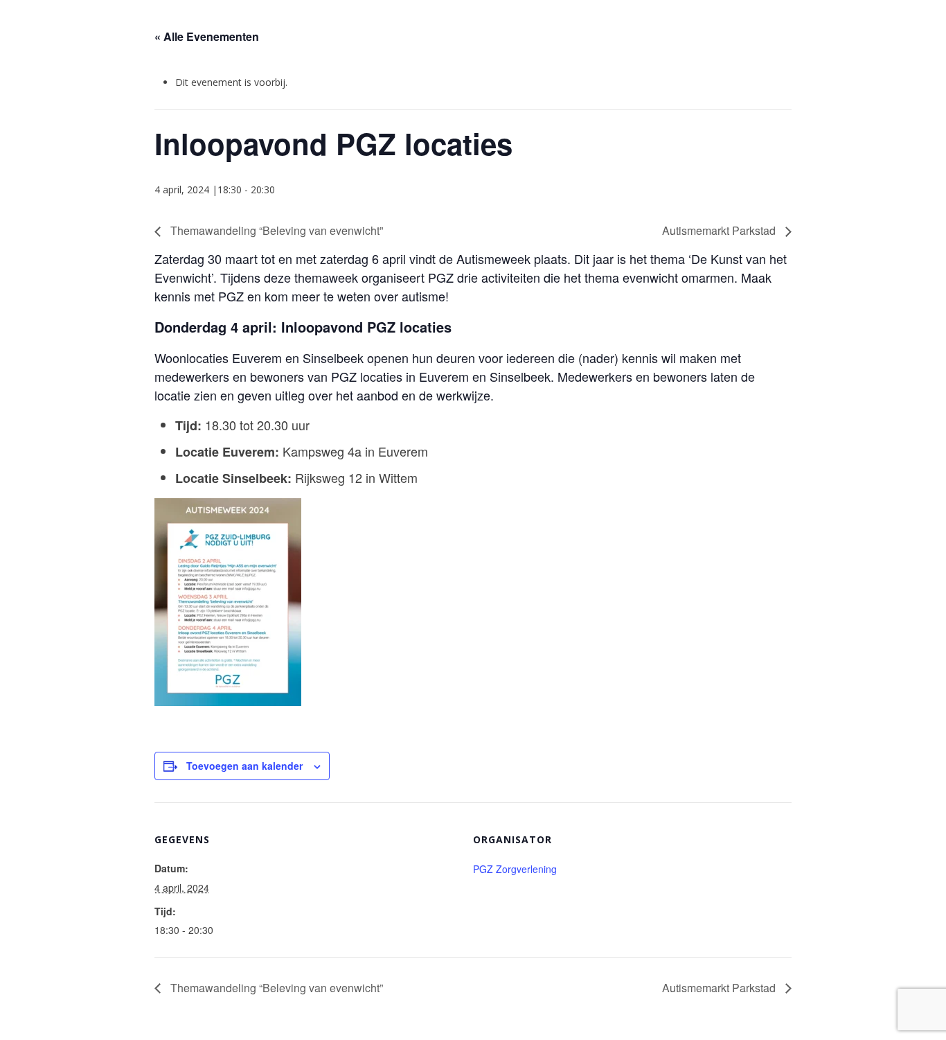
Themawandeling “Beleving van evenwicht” (275, 230)
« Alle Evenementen (206, 36)
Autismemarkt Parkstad (720, 230)
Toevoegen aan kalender (244, 766)
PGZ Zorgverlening (515, 869)
